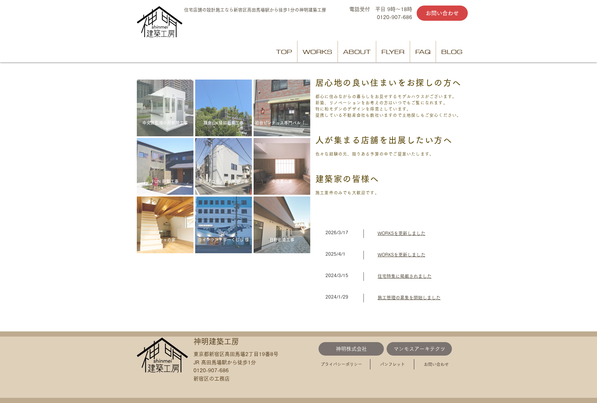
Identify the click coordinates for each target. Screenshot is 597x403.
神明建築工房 (216, 341)
